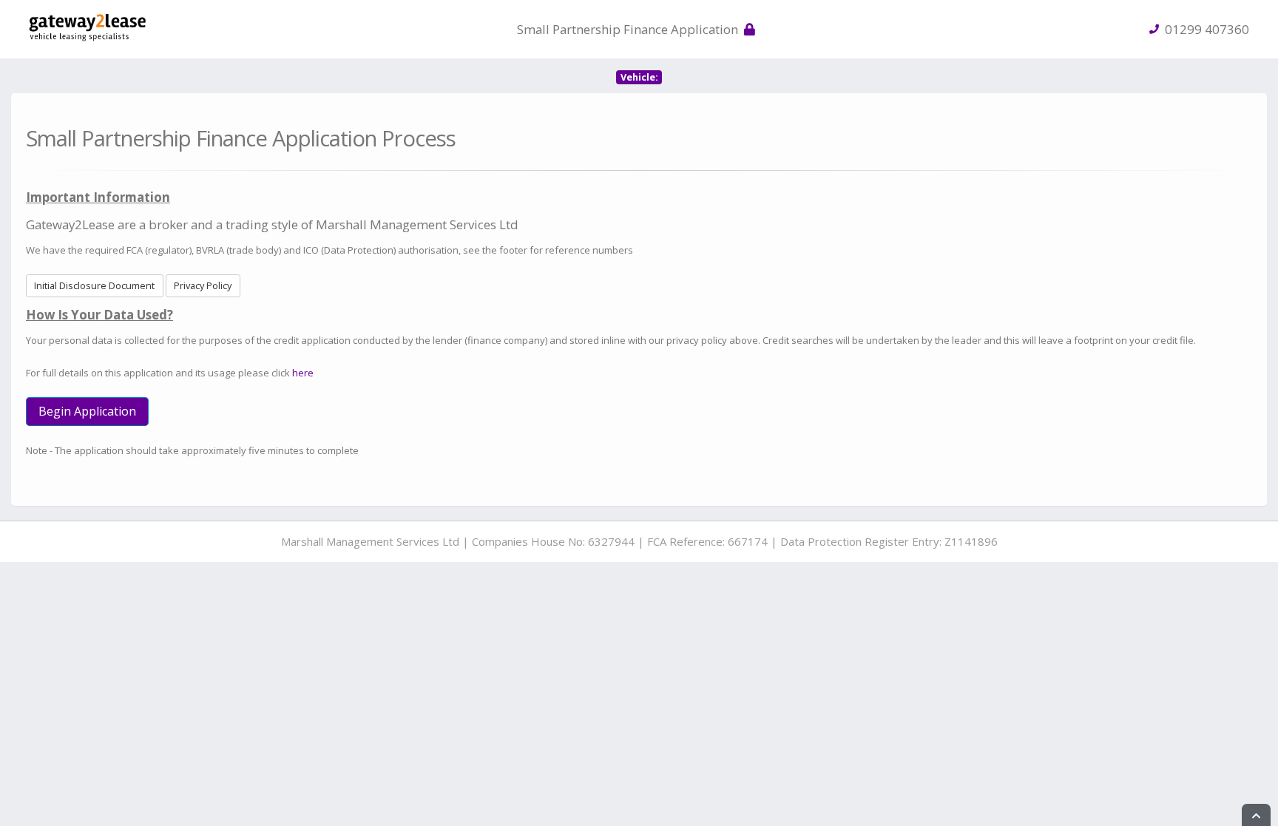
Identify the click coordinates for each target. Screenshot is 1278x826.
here (303, 372)
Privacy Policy (202, 285)
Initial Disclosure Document (94, 285)
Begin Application (87, 411)
